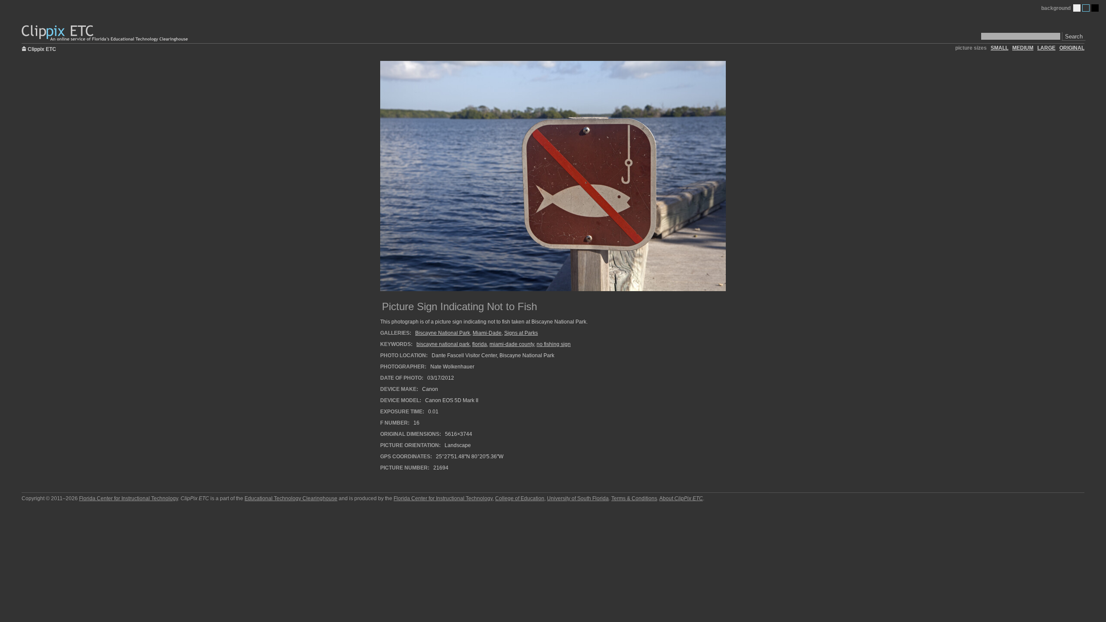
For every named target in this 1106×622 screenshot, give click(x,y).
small (999, 48)
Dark (1095, 8)
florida (479, 344)
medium (1022, 48)
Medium (1086, 8)
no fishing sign (554, 344)
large (1046, 48)
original (1071, 48)
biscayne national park (443, 344)
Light (1077, 8)
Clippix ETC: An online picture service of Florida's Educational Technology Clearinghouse (105, 33)
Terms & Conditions (634, 498)
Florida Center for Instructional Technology (128, 498)
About (681, 498)
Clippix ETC (42, 48)
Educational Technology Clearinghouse (291, 498)
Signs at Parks (521, 333)
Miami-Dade (487, 333)
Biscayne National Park (442, 333)
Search (1074, 36)
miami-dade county (511, 344)
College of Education (519, 498)
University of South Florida (578, 498)
